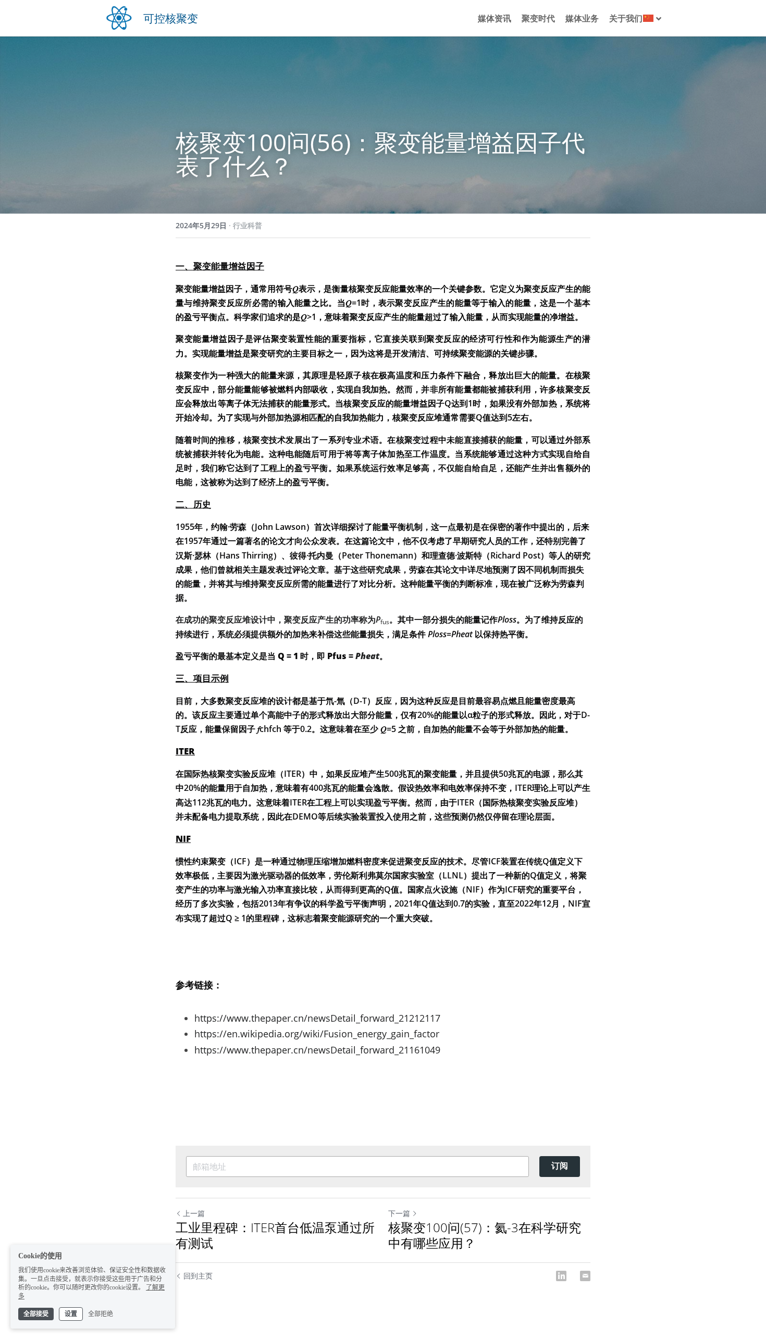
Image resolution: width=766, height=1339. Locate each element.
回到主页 (198, 1276)
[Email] (585, 1276)
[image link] (119, 17)
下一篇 (399, 1213)
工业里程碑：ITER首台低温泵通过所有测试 (275, 1235)
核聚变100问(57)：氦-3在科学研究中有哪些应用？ (484, 1235)
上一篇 (194, 1213)
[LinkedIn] (561, 1276)
